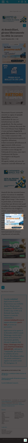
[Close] (23, 214)
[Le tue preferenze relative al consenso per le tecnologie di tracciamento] (25, 440)
